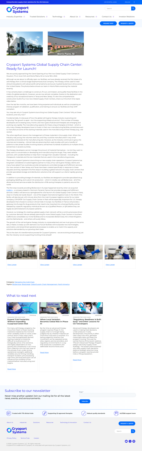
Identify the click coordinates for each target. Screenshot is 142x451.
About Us (10, 422)
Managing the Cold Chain (24, 282)
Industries (23, 422)
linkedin (133, 441)
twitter (130, 441)
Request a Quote (127, 23)
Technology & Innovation (68, 422)
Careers (36, 438)
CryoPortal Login (110, 2)
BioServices (16, 284)
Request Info (108, 23)
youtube (126, 441)
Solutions (36, 422)
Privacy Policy (11, 438)
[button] (127, 2)
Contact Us (87, 422)
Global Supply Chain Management (44, 284)
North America (63, 284)
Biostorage (26, 284)
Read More (21, 337)
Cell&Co (9, 190)
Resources (49, 422)
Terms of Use (25, 438)
